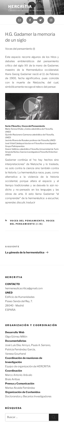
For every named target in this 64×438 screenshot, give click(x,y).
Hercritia (20, 6)
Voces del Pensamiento (27, 220)
